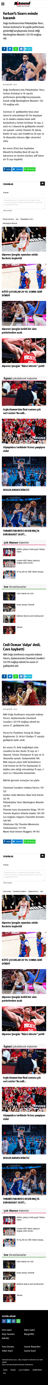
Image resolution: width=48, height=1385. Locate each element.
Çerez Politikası (24, 1370)
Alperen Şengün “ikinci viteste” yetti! (23, 366)
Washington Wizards (10, 223)
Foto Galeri (7, 1330)
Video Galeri (29, 1330)
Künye (5, 1370)
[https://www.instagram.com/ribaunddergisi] (13, 1321)
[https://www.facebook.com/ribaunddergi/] (4, 1321)
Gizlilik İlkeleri (37, 1370)
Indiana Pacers (33, 891)
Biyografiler (29, 1334)
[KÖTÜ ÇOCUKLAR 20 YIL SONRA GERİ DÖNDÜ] (24, 276)
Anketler (5, 1338)
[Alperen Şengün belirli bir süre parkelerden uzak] (24, 313)
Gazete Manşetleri (32, 1346)
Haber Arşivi (7, 1350)
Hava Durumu (8, 1346)
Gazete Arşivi (30, 1350)
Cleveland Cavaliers (19, 891)
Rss (4, 1373)
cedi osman (7, 891)
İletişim (13, 1370)
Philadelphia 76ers (26, 219)
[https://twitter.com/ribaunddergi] (9, 1321)
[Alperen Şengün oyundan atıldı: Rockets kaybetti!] (24, 239)
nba (17, 219)
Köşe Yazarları (8, 1334)
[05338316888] (18, 1321)
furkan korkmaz (8, 219)
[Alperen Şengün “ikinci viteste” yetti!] (24, 350)
